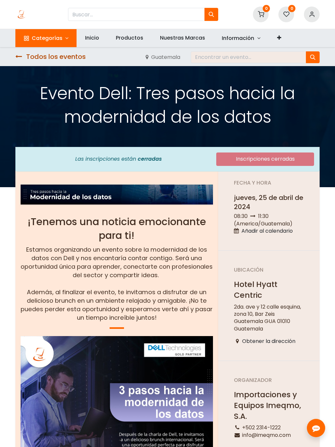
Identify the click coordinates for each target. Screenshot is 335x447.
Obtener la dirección (268, 341)
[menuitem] (92, 38)
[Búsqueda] (211, 14)
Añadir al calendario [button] (267, 231)
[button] (279, 38)
